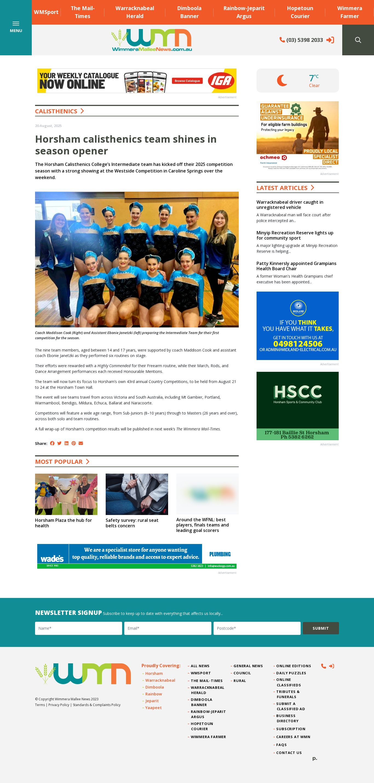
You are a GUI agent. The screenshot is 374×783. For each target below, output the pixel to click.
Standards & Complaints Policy (96, 705)
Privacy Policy (58, 705)
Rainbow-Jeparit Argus (244, 12)
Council (242, 672)
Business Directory (288, 718)
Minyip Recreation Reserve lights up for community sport (295, 235)
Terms (40, 705)
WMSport (46, 12)
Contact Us (289, 752)
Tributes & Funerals (288, 694)
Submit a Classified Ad (291, 706)
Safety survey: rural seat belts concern (132, 522)
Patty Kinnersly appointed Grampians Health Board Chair (296, 266)
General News (248, 666)
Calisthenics (56, 111)
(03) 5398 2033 (304, 40)
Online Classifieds (289, 682)
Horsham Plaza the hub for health (63, 522)
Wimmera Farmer (349, 12)
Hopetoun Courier (300, 12)
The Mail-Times (83, 12)
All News (200, 666)
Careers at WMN (293, 736)
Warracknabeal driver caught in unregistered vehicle (290, 204)
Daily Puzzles (291, 672)
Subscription (291, 728)
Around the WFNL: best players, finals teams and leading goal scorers (202, 525)
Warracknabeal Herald (135, 12)
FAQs (282, 744)
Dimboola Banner (189, 12)
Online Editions (294, 666)
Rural (240, 680)
